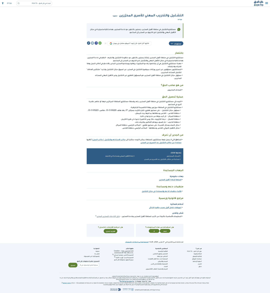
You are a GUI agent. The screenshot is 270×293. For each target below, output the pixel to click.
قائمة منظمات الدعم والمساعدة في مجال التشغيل (161, 191)
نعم (165, 231)
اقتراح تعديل (110, 231)
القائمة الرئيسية (163, 251)
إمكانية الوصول (197, 256)
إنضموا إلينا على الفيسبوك (91, 256)
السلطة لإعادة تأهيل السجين (170, 180)
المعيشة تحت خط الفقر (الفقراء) (158, 259)
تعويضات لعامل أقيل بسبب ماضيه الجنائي (165, 207)
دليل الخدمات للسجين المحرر (108, 216)
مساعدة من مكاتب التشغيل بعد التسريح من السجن (161, 143)
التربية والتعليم (163, 269)
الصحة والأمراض (163, 261)
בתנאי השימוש (67, 283)
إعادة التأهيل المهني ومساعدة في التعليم (119, 156)
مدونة (97, 251)
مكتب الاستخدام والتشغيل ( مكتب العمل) (109, 140)
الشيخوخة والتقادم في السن (159, 264)
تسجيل (72, 265)
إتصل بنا (96, 254)
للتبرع (200, 264)
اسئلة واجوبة (198, 254)
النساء (166, 266)
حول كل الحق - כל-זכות (194, 251)
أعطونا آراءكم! (197, 261)
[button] (266, 3)
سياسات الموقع (197, 259)
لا (154, 231)
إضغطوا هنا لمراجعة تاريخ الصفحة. (136, 242)
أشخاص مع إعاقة (162, 256)
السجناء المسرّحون (173, 156)
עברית (9, 3)
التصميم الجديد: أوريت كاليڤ (124, 257)
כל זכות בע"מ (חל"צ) (127, 281)
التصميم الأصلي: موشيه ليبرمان (123, 255)
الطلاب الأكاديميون (151, 269)
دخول (200, 266)
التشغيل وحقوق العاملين (160, 254)
